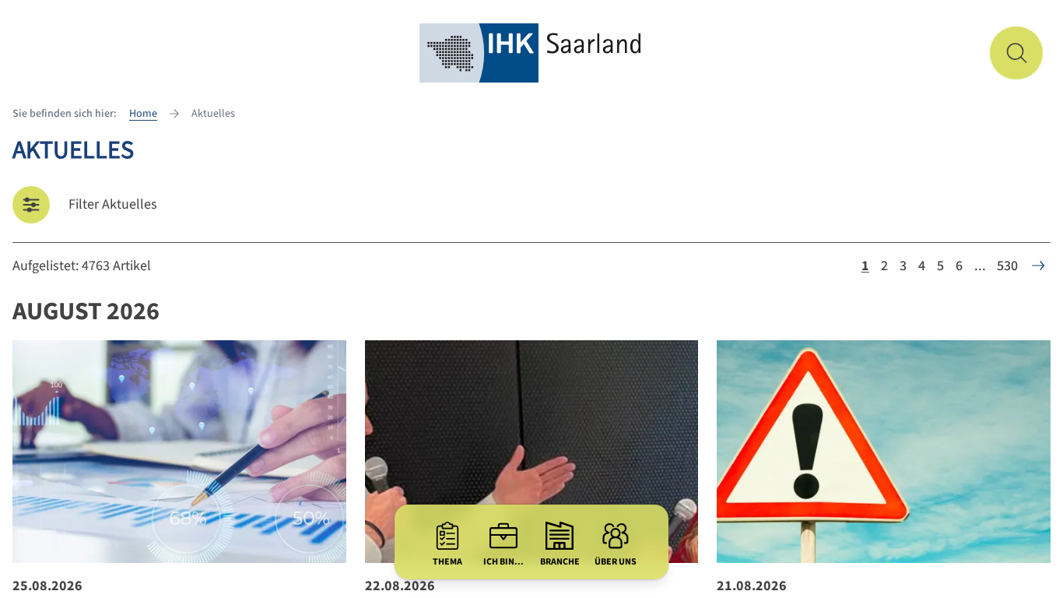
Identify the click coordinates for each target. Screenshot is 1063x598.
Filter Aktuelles (112, 204)
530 (1007, 266)
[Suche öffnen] (1016, 53)
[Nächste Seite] (1038, 265)
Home (143, 113)
